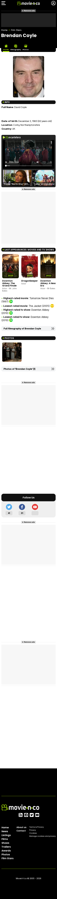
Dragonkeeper (29, 280)
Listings (6, 835)
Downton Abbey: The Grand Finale (9, 283)
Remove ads (29, 11)
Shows (5, 843)
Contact (21, 830)
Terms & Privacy (36, 827)
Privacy (32, 830)
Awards (6, 850)
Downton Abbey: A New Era (48, 283)
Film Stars (16, 30)
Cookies (33, 833)
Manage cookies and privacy (42, 836)
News (5, 831)
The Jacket (35, 306)
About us (21, 827)
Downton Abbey (40, 309)
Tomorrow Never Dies (41, 298)
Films (5, 839)
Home (4, 30)
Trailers (6, 846)
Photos (6, 854)
